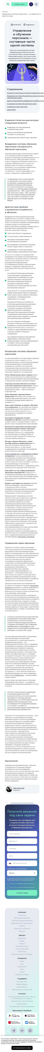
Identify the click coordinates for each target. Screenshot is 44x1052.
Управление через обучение (17, 107)
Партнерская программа (22, 918)
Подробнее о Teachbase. (26, 537)
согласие (14, 883)
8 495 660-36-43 (22, 981)
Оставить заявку (22, 893)
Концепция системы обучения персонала (22, 104)
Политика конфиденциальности (22, 920)
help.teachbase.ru (22, 987)
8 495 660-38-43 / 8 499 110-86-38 (22, 1001)
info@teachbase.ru (22, 1004)
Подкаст (22, 972)
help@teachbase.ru (22, 984)
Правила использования (22, 928)
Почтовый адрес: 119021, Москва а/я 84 (22, 1006)
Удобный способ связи (17, 869)
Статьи (4, 11)
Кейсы (22, 961)
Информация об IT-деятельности (22, 923)
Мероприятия (22, 966)
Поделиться (30, 25)
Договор (22, 926)
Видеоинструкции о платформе (22, 954)
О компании (22, 915)
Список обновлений (22, 949)
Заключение (11, 109)
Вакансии (22, 931)
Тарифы (22, 941)
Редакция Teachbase (22, 974)
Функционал (22, 938)
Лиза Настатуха (18, 788)
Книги (22, 969)
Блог (22, 964)
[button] (19, 4)
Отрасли (22, 943)
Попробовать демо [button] (22, 946)
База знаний (22, 951)
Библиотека (19, 675)
